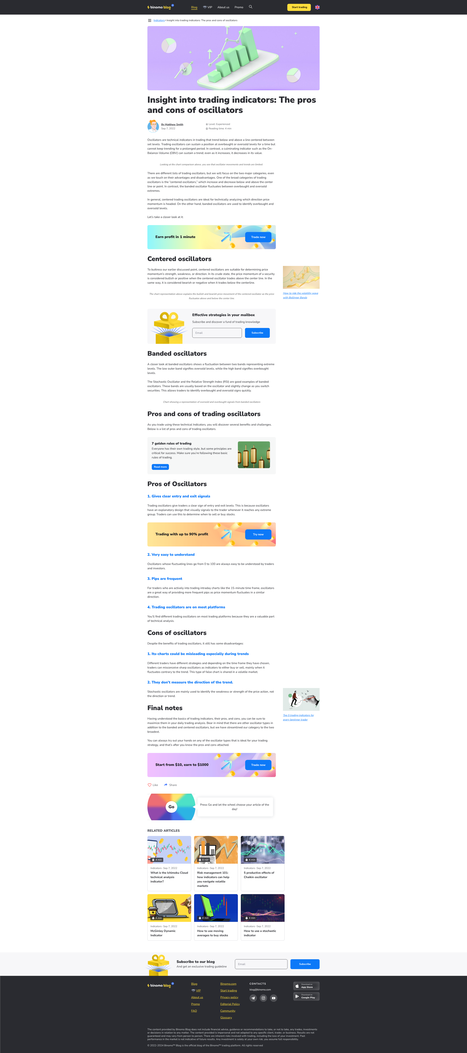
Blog (194, 7)
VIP (210, 7)
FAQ (194, 1011)
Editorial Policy (230, 1004)
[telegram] (253, 998)
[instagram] (263, 998)
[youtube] (273, 998)
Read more (160, 467)
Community (227, 1011)
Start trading (299, 7)
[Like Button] (149, 785)
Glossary (226, 1018)
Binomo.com (228, 984)
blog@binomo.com (260, 989)
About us (223, 7)
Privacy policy (229, 997)
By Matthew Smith (172, 124)
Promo (239, 7)
